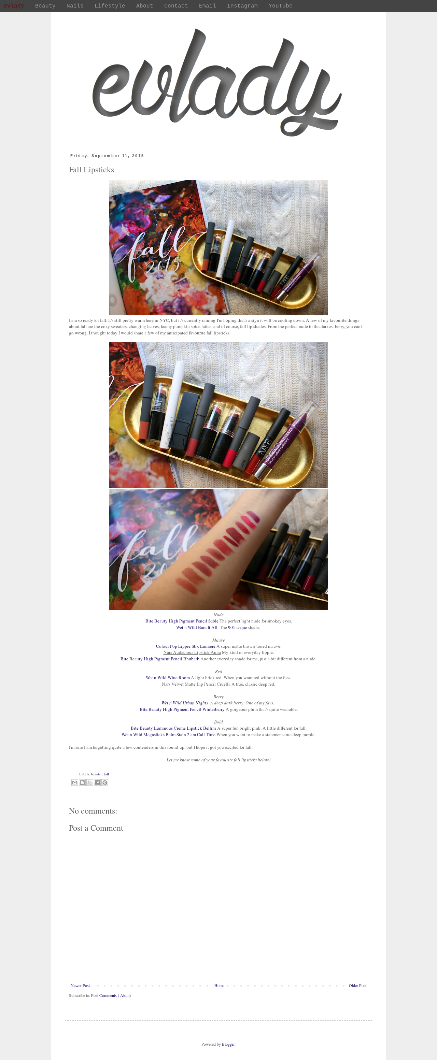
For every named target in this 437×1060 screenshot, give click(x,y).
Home (219, 985)
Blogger (228, 1044)
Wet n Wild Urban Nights (185, 703)
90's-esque (238, 627)
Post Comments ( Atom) (111, 995)
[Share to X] (89, 782)
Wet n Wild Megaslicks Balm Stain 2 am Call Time (168, 734)
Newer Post (80, 985)
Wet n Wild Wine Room (168, 677)
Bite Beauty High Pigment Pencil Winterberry (182, 709)
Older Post (357, 985)
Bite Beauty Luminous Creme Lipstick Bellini (173, 728)
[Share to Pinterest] (104, 782)
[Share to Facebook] (97, 782)
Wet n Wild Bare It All (198, 627)
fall (106, 774)
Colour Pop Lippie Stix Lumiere (185, 646)
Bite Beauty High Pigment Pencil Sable (181, 621)
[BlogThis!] (82, 782)
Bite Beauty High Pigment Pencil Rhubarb (160, 659)
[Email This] (74, 782)
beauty (96, 774)
